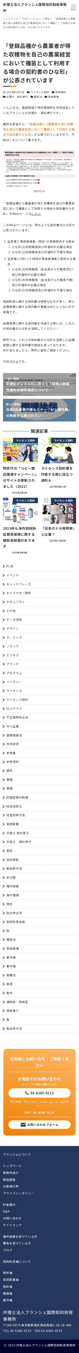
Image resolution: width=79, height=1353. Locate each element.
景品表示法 (14, 868)
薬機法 (11, 975)
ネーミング (14, 637)
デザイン (12, 628)
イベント (12, 575)
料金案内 (9, 1205)
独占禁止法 (14, 913)
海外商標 (12, 895)
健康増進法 (14, 735)
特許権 (7, 1273)
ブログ (7, 1250)
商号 (9, 771)
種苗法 (38, 96)
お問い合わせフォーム (43, 1124)
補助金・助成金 (17, 1002)
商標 (9, 779)
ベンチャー (14, 682)
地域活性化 (14, 806)
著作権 (11, 957)
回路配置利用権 (17, 797)
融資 (9, 984)
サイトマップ (12, 1225)
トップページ (12, 1166)
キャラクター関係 (18, 593)
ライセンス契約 (39, 92)
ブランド (12, 664)
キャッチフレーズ (18, 584)
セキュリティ (15, 602)
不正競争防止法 (17, 717)
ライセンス (14, 690)
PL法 (9, 566)
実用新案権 (11, 1280)
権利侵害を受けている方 (20, 1236)
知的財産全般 (15, 922)
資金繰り (12, 1010)
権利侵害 (12, 886)
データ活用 (14, 619)
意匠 (9, 851)
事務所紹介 (11, 1173)
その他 (11, 611)
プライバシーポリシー (18, 1193)
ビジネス (12, 655)
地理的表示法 (15, 815)
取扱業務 (9, 1179)
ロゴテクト (14, 708)
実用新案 (12, 824)
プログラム (14, 673)
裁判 (9, 993)
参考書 (11, 753)
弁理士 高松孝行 (17, 96)
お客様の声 (11, 1186)
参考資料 (60, 92)
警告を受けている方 (17, 1243)
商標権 (7, 1293)
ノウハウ (12, 646)
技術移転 (12, 860)
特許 (9, 904)
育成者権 (53, 96)
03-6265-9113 (42, 1092)
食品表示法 (14, 1028)
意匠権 (7, 1286)
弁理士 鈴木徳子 (17, 833)
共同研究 (12, 744)
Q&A (6, 1211)
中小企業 (12, 726)
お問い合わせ (12, 1218)
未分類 (11, 877)
